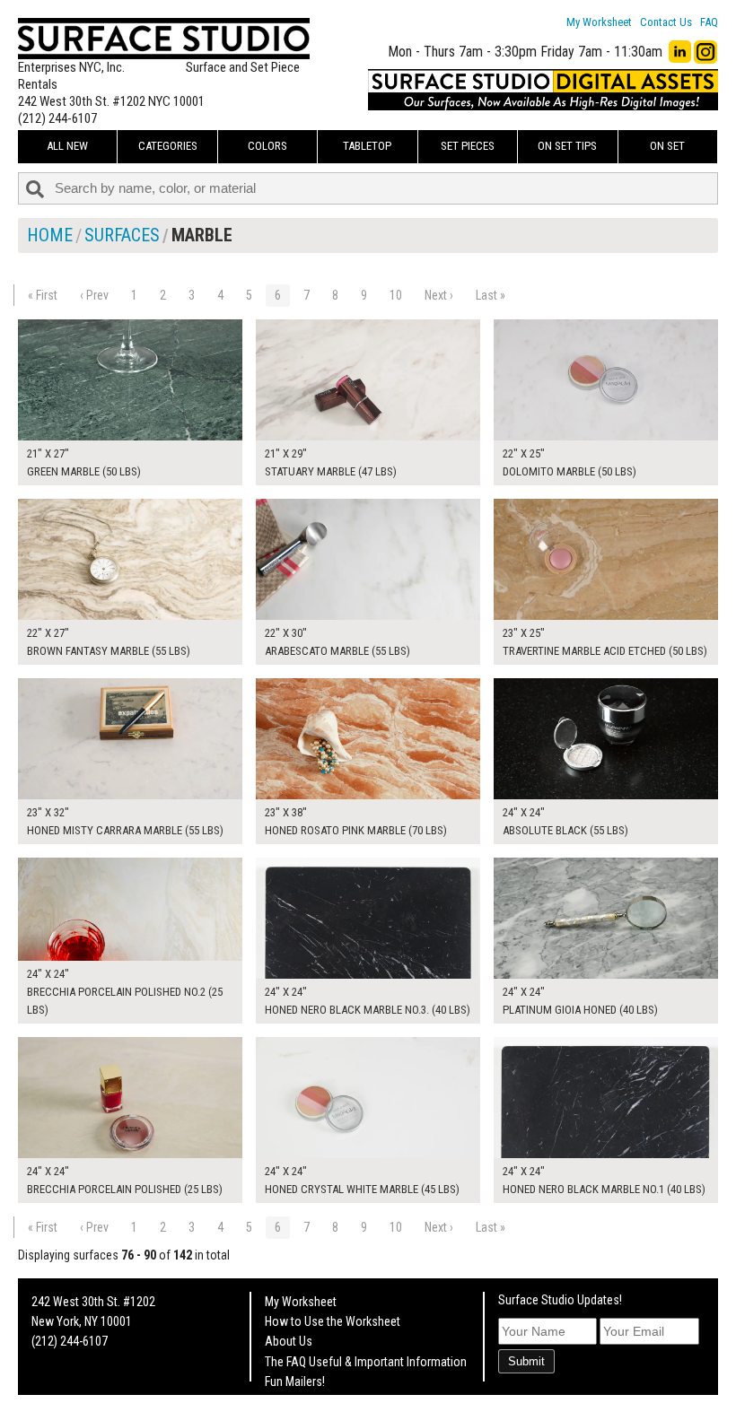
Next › (439, 295)
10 (396, 295)
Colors (267, 146)
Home (50, 235)
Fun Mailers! (295, 1381)
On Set (667, 146)
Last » (490, 295)
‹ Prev (94, 295)
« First (42, 295)
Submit (526, 1361)
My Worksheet (599, 22)
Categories (167, 146)
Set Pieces (468, 146)
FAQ (709, 22)
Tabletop (367, 146)
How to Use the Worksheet (332, 1321)
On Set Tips (567, 146)
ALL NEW (67, 146)
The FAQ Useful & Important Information (366, 1362)
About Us (288, 1341)
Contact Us (666, 22)
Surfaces (122, 235)
